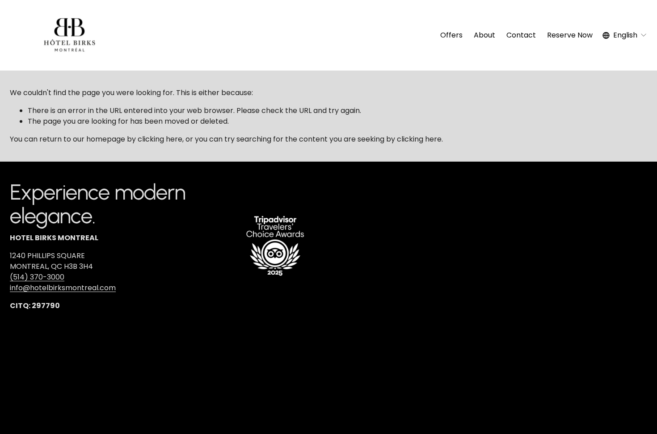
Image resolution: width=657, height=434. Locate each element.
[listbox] (624, 35)
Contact (521, 35)
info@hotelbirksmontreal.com (63, 288)
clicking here (160, 139)
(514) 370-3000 (37, 277)
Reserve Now (570, 35)
